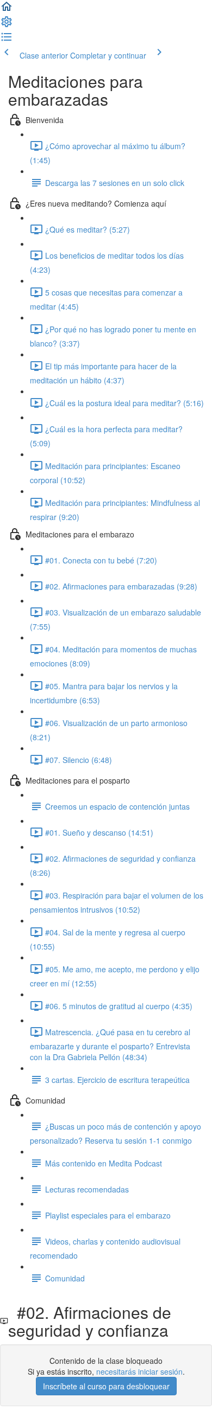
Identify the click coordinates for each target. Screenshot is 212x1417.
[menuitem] (6, 25)
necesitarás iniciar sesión (139, 1371)
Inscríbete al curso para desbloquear (106, 1386)
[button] (6, 9)
